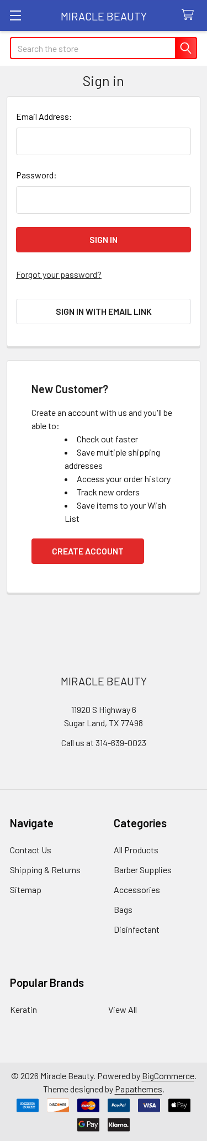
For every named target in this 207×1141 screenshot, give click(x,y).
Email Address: (44, 116)
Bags (123, 909)
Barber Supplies (143, 869)
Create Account (88, 551)
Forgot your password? (59, 274)
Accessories (137, 889)
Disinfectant (137, 929)
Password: (36, 175)
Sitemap (25, 889)
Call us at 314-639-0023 (103, 742)
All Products (136, 849)
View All (122, 1009)
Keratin (23, 1009)
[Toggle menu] (15, 15)
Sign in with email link (104, 311)
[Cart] (190, 15)
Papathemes (138, 1089)
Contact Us (30, 849)
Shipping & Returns (45, 869)
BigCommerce (168, 1075)
